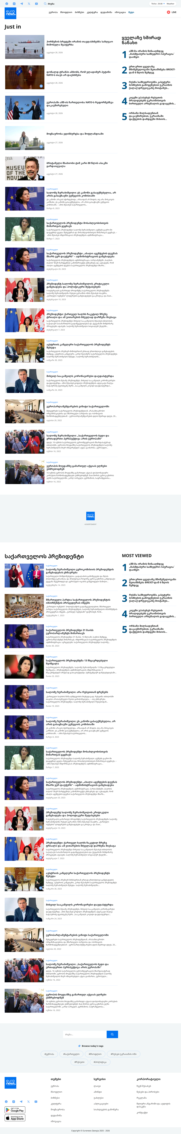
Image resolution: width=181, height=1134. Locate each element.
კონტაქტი (142, 1112)
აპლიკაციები (101, 1103)
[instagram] (14, 3)
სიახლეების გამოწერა (106, 1109)
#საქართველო (71, 1054)
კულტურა (56, 1103)
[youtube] (36, 3)
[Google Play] (15, 1109)
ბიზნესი (55, 1097)
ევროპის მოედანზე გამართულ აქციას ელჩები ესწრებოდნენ (77, 467)
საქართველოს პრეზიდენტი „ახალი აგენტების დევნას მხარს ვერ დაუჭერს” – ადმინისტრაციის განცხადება (82, 255)
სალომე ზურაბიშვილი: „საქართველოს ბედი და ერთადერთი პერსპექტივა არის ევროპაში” (78, 437)
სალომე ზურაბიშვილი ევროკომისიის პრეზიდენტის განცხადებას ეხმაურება (80, 571)
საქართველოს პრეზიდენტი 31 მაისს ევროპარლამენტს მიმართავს (69, 632)
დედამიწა (56, 1115)
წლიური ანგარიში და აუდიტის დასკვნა (153, 1105)
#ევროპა (49, 1054)
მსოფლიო (56, 1091)
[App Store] (15, 1117)
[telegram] (21, 3)
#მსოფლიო (95, 1054)
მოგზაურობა (58, 1109)
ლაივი (97, 1086)
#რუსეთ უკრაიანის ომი (123, 1054)
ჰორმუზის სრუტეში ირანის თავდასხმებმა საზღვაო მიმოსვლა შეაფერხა (80, 43)
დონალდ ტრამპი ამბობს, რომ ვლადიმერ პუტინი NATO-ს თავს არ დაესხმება (79, 73)
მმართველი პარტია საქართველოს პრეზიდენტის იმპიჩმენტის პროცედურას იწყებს (78, 601)
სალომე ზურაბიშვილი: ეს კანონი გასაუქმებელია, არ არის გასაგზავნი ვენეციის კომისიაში (81, 194)
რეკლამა (142, 1097)
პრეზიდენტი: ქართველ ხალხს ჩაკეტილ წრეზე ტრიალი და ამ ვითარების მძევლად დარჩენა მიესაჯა (81, 316)
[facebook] (7, 3)
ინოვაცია (56, 1121)
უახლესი (98, 1097)
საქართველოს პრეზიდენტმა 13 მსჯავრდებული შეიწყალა (77, 662)
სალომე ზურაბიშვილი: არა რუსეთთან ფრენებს (77, 692)
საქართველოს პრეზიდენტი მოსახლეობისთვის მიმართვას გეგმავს (77, 224)
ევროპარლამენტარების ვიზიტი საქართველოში (78, 406)
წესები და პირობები (148, 1091)
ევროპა (55, 1086)
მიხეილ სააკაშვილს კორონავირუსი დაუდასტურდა (80, 376)
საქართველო (52, 189)
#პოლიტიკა (100, 1062)
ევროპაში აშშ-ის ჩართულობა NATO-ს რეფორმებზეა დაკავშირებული (80, 104)
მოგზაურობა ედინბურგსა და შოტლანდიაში (75, 133)
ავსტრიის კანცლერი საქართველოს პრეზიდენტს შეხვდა (78, 346)
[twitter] (29, 3)
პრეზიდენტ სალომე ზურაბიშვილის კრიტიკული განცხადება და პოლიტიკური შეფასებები (78, 285)
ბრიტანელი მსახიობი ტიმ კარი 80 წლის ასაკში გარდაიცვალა (77, 164)
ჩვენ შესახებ (144, 1086)
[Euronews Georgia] (10, 13)
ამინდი (98, 1091)
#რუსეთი (79, 1062)
